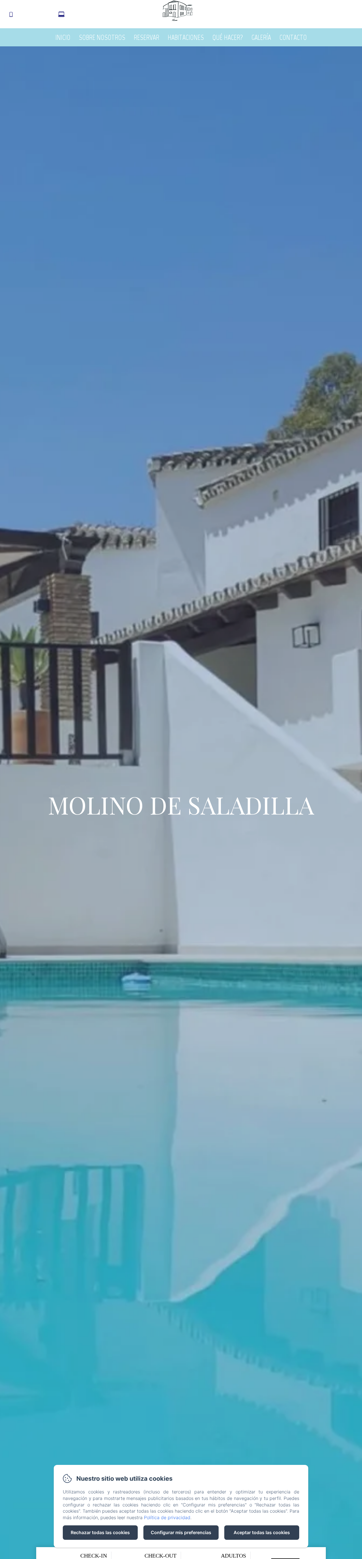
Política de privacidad (167, 1517)
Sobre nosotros (102, 37)
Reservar (146, 37)
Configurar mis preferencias (181, 1532)
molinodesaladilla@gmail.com (101, 15)
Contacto (293, 37)
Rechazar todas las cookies (100, 1532)
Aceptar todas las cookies (262, 1532)
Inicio (62, 37)
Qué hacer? (227, 37)
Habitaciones (186, 37)
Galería (261, 37)
